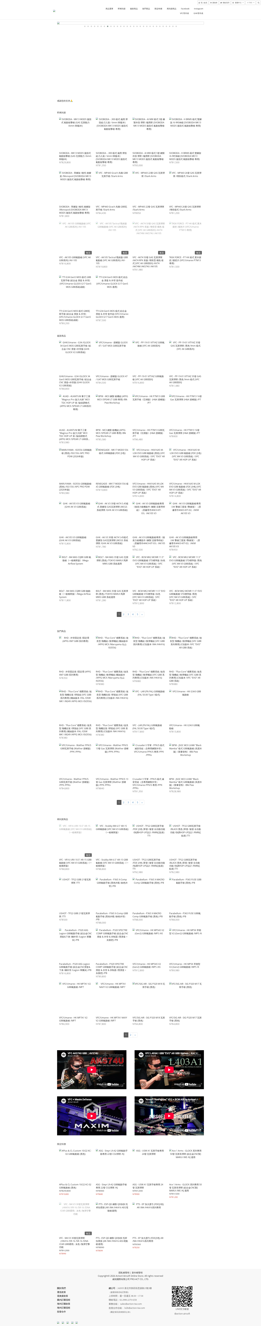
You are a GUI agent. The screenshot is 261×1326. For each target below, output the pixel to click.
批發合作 (61, 1311)
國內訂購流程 (63, 1299)
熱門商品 (146, 8)
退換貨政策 (62, 1295)
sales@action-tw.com (131, 1303)
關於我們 (61, 1288)
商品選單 (109, 8)
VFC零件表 (184, 13)
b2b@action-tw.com (135, 1307)
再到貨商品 (171, 8)
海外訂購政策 (63, 1303)
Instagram (198, 8)
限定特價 (158, 8)
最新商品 (134, 8)
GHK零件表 (198, 13)
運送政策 (61, 1292)
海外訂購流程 (63, 1307)
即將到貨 (121, 8)
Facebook (185, 8)
